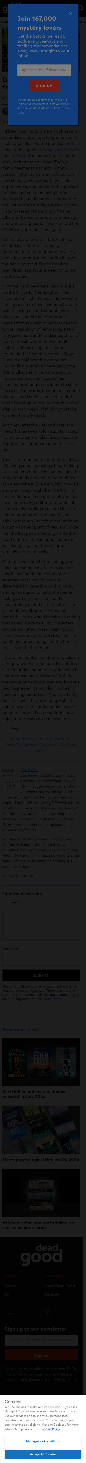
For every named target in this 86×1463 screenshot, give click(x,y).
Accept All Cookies (43, 1454)
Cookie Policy (51, 1429)
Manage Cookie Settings (43, 1441)
